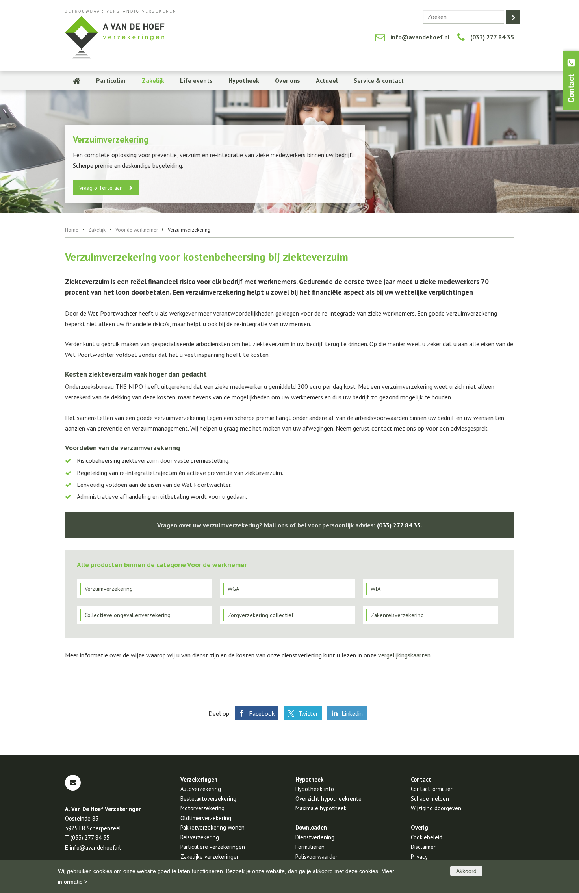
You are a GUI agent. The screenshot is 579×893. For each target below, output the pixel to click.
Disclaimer (423, 846)
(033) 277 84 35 (492, 37)
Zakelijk (97, 229)
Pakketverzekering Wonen (212, 827)
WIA (375, 588)
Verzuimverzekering (109, 588)
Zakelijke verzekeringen (210, 856)
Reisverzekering (199, 837)
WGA (233, 588)
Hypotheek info (314, 789)
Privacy (419, 856)
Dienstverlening (314, 837)
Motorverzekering (202, 808)
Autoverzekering (200, 789)
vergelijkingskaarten (404, 655)
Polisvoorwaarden (317, 856)
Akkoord (466, 871)
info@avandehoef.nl (420, 37)
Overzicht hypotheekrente (328, 798)
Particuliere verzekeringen (212, 846)
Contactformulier (432, 789)
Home (71, 229)
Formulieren (310, 846)
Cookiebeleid (426, 837)
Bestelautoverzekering (208, 798)
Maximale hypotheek (321, 808)
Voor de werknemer (136, 229)
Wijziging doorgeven (436, 808)
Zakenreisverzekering (397, 615)
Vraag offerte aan (101, 187)
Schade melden (430, 798)
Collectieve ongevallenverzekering (128, 615)
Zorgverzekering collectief (261, 615)
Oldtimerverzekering (205, 818)
